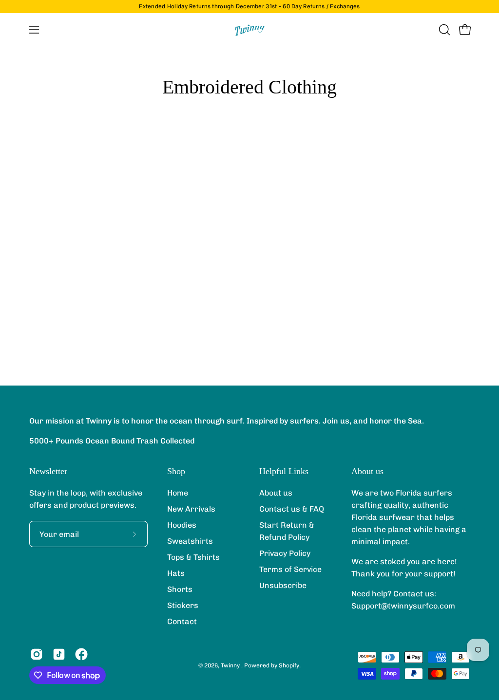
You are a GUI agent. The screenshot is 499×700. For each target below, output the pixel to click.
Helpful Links (283, 471)
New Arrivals (191, 509)
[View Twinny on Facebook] (81, 654)
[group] (249, 6)
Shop (176, 471)
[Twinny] (249, 29)
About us (275, 492)
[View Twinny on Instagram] (36, 654)
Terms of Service (290, 569)
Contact (182, 621)
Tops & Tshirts (193, 557)
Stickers (182, 605)
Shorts (179, 589)
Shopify (289, 665)
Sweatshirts (190, 541)
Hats (176, 573)
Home (177, 492)
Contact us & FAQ (291, 509)
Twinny (231, 665)
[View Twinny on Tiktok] (59, 654)
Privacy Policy (284, 553)
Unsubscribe (283, 585)
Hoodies (181, 525)
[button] (443, 30)
